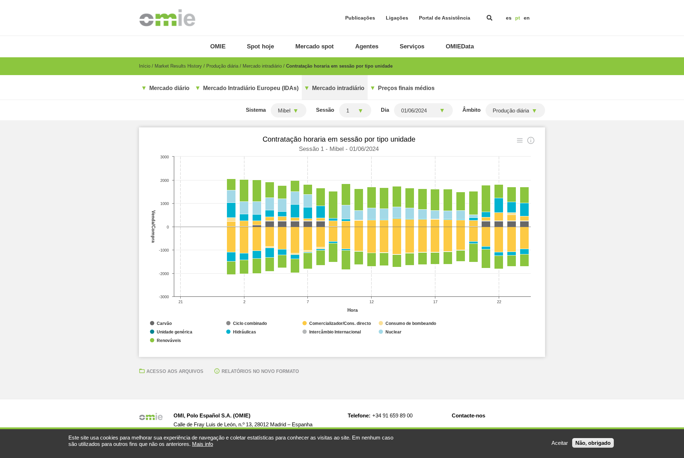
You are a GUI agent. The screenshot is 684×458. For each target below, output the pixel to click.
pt (517, 18)
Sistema (256, 110)
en (527, 18)
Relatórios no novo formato (260, 371)
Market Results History (178, 66)
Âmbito (471, 110)
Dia (385, 110)
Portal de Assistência (444, 18)
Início (144, 66)
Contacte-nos (468, 415)
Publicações (360, 18)
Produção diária (222, 66)
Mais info (202, 444)
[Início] (167, 18)
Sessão (325, 110)
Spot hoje (260, 46)
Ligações (397, 18)
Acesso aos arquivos (174, 371)
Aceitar (559, 443)
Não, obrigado (593, 443)
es (509, 18)
